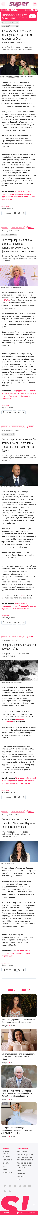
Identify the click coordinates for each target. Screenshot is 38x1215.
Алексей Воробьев (11, 26)
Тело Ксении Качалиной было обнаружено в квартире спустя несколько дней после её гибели (18, 780)
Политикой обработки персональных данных (12, 16)
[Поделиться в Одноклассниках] (24, 213)
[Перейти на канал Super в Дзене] (24, 1186)
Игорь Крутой (9, 434)
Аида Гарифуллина (11, 22)
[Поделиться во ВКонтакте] (15, 213)
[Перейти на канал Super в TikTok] (5, 1191)
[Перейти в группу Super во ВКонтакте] (10, 1186)
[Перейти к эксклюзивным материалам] (19, 10)
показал (22, 595)
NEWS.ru (6, 300)
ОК (32, 16)
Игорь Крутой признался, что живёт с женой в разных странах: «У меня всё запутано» (18, 606)
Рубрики (19, 1213)
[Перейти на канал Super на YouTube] (29, 1186)
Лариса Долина (10, 235)
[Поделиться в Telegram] (19, 213)
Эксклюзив (31, 1213)
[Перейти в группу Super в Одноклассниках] (19, 1186)
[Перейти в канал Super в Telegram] (14, 1186)
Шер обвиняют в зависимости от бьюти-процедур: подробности (16, 953)
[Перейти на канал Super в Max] (5, 1186)
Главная (6, 1213)
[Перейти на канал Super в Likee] (10, 1191)
